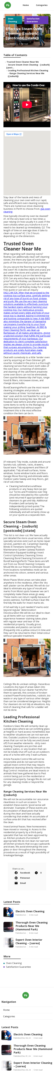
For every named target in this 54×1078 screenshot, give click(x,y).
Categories (42, 5)
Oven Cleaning (12, 20)
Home (26, 5)
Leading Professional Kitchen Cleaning (28, 70)
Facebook (25, 872)
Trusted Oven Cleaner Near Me (23, 61)
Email (23, 883)
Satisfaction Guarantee (33, 20)
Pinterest (25, 878)
